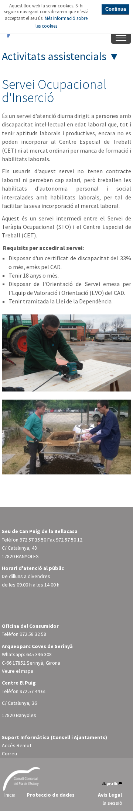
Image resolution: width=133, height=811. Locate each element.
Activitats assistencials (54, 56)
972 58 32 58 (33, 634)
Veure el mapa (17, 671)
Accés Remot (16, 745)
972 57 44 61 (33, 691)
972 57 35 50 (33, 539)
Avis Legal (110, 794)
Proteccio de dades (51, 794)
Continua (115, 9)
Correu (9, 753)
